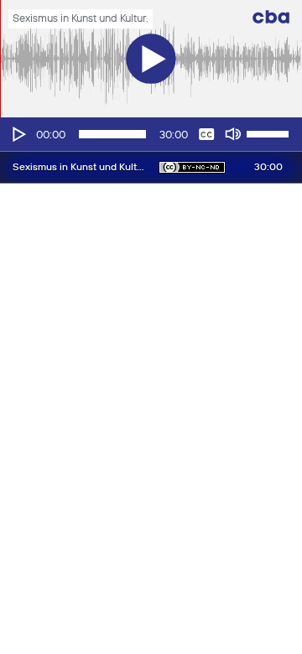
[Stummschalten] (233, 134)
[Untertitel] (206, 134)
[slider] (270, 132)
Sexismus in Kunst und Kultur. (80, 18)
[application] (151, 134)
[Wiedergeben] (17, 134)
